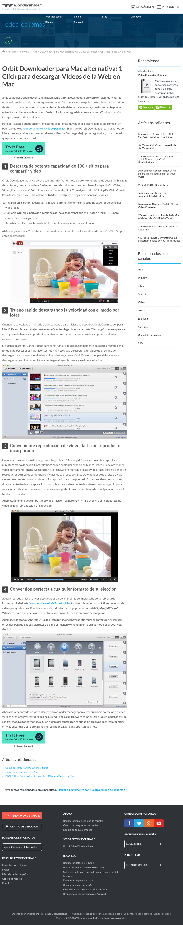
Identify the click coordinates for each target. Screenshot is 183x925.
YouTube (143, 326)
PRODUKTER (170, 6)
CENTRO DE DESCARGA (24, 826)
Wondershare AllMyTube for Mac (50, 603)
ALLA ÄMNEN (145, 6)
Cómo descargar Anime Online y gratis (26, 767)
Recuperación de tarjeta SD (78, 884)
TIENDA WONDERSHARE (25, 815)
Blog (156, 913)
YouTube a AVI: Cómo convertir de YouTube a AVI (157, 147)
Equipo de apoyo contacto (77, 829)
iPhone (49, 22)
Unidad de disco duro (150, 334)
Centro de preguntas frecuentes (80, 825)
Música (142, 310)
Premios (6, 883)
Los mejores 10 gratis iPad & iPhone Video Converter (158, 206)
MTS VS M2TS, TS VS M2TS (153, 184)
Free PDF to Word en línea (78, 846)
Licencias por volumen (14, 865)
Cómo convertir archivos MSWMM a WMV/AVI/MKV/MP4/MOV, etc (158, 217)
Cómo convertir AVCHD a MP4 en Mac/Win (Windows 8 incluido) (157, 135)
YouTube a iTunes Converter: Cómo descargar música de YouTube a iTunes (159, 239)
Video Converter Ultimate (152, 74)
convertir (25, 51)
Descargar (148, 107)
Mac (104, 16)
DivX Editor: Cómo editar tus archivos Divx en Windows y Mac (40, 776)
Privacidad (75, 913)
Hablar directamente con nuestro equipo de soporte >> (92, 789)
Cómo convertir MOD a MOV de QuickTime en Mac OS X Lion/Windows (156, 159)
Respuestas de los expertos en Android (84, 893)
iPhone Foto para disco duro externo (83, 867)
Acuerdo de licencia (94, 913)
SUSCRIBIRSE (134, 843)
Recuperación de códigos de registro (83, 820)
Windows (136, 16)
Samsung (143, 318)
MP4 (140, 343)
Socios (5, 869)
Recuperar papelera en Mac (78, 880)
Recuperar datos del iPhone (78, 862)
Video (141, 302)
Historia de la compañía (15, 874)
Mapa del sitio (114, 913)
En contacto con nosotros (138, 913)
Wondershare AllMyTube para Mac (44, 128)
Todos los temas (54, 16)
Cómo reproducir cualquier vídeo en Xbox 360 (158, 228)
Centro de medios (12, 878)
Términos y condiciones (54, 913)
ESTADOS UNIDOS (137, 864)
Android (78, 22)
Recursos (13, 51)
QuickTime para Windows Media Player (85, 889)
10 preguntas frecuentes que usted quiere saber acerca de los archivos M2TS (157, 173)
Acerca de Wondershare (25, 913)
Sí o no (77, 16)
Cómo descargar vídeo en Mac (22, 772)
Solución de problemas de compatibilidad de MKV (152, 194)
